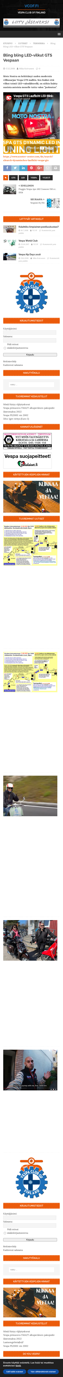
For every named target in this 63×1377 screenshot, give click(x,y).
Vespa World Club (28, 240)
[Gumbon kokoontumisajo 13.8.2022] (30, 672)
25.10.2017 (25, 244)
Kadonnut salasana (13, 365)
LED (23, 177)
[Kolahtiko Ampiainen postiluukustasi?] (9, 229)
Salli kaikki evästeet (14, 1371)
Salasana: (8, 336)
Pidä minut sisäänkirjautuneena (17, 346)
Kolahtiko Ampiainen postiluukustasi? (39, 227)
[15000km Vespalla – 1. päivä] (30, 1070)
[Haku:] (31, 384)
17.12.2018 (10, 68)
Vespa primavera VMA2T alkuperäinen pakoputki (28, 407)
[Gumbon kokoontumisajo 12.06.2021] (30, 940)
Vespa (34, 177)
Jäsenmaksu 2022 (12, 411)
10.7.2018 (24, 230)
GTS (13, 177)
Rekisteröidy (9, 361)
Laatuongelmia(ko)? (13, 1342)
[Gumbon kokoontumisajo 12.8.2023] (30, 545)
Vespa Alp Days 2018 (30, 254)
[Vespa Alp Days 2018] (9, 256)
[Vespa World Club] (9, 243)
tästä (18, 1365)
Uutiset (22, 43)
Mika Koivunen (26, 68)
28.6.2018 (24, 258)
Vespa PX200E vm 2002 (15, 415)
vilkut (46, 177)
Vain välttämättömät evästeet (43, 1371)
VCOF (34, 230)
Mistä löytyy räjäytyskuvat (16, 404)
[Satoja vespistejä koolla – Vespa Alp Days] (30, 796)
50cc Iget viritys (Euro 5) (16, 418)
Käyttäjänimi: (10, 328)
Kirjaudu (30, 354)
